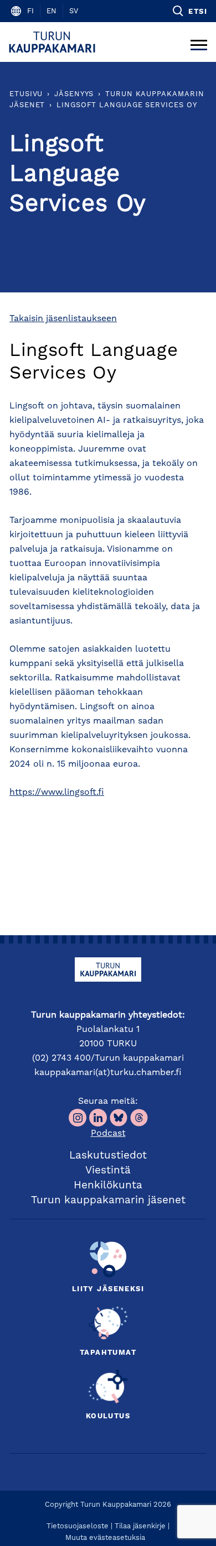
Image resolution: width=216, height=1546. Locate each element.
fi (30, 11)
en (51, 11)
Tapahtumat (108, 1352)
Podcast (108, 1133)
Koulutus (108, 1416)
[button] (189, 11)
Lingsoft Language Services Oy (126, 105)
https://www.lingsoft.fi (56, 792)
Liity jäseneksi (108, 1289)
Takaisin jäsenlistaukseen (63, 319)
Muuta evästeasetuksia (105, 1538)
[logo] (54, 42)
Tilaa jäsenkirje (140, 1526)
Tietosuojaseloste (78, 1526)
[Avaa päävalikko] (199, 42)
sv (73, 11)
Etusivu (26, 94)
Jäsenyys (74, 94)
